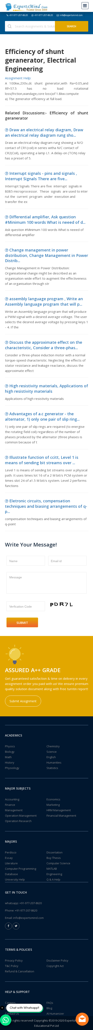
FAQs (49, 1003)
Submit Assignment (23, 701)
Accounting (12, 799)
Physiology (12, 768)
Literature (11, 863)
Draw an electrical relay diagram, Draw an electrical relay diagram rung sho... (44, 132)
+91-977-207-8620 (18, 15)
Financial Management (61, 816)
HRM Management (58, 810)
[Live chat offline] (82, 1019)
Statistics (52, 768)
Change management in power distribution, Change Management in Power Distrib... (46, 255)
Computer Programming (20, 869)
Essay (9, 858)
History (9, 762)
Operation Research (18, 821)
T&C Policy (11, 966)
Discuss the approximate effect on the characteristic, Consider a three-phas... (43, 345)
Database (11, 874)
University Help (15, 879)
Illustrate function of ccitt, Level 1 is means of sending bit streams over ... (41, 460)
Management (13, 810)
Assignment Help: (18, 78)
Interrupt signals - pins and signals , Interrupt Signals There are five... (41, 176)
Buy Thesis (53, 858)
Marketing (53, 805)
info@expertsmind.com (71, 15)
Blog (49, 1008)
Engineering (54, 874)
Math (8, 757)
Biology (9, 752)
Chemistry (53, 746)
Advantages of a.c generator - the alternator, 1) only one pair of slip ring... (42, 416)
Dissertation (54, 852)
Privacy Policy (14, 960)
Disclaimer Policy (57, 960)
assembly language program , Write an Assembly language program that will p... (44, 301)
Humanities (53, 762)
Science (51, 752)
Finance (10, 805)
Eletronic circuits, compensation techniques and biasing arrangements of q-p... (46, 506)
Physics (10, 746)
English (51, 757)
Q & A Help (53, 879)
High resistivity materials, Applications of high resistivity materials (46, 388)
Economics (53, 799)
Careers (10, 1003)
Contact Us (12, 1013)
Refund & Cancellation (19, 971)
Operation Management (21, 816)
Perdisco (10, 852)
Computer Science (58, 863)
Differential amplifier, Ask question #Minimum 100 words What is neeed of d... (45, 219)
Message (15, 577)
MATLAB (51, 869)
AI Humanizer (55, 1013)
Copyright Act (55, 966)
